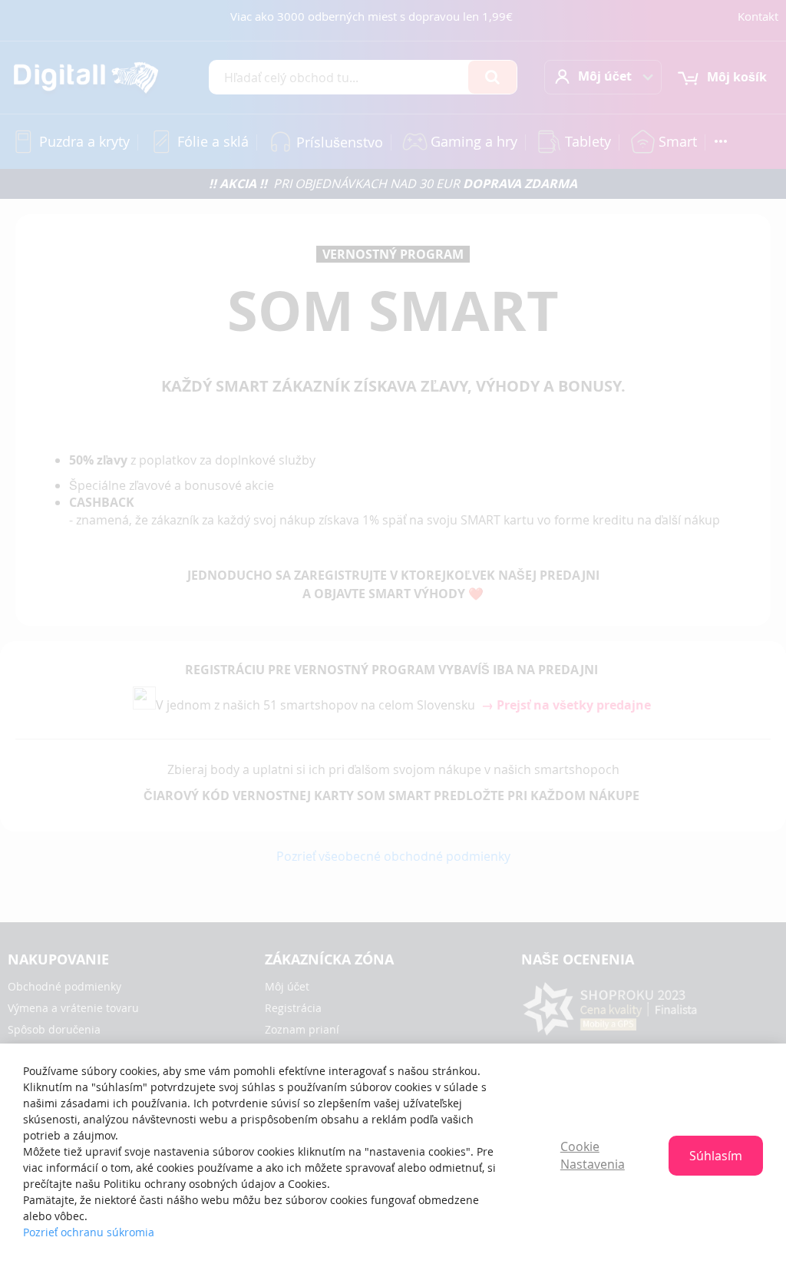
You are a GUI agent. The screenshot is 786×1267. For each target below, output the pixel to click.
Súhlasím (715, 1155)
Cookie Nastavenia (592, 1155)
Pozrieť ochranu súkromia (88, 1232)
